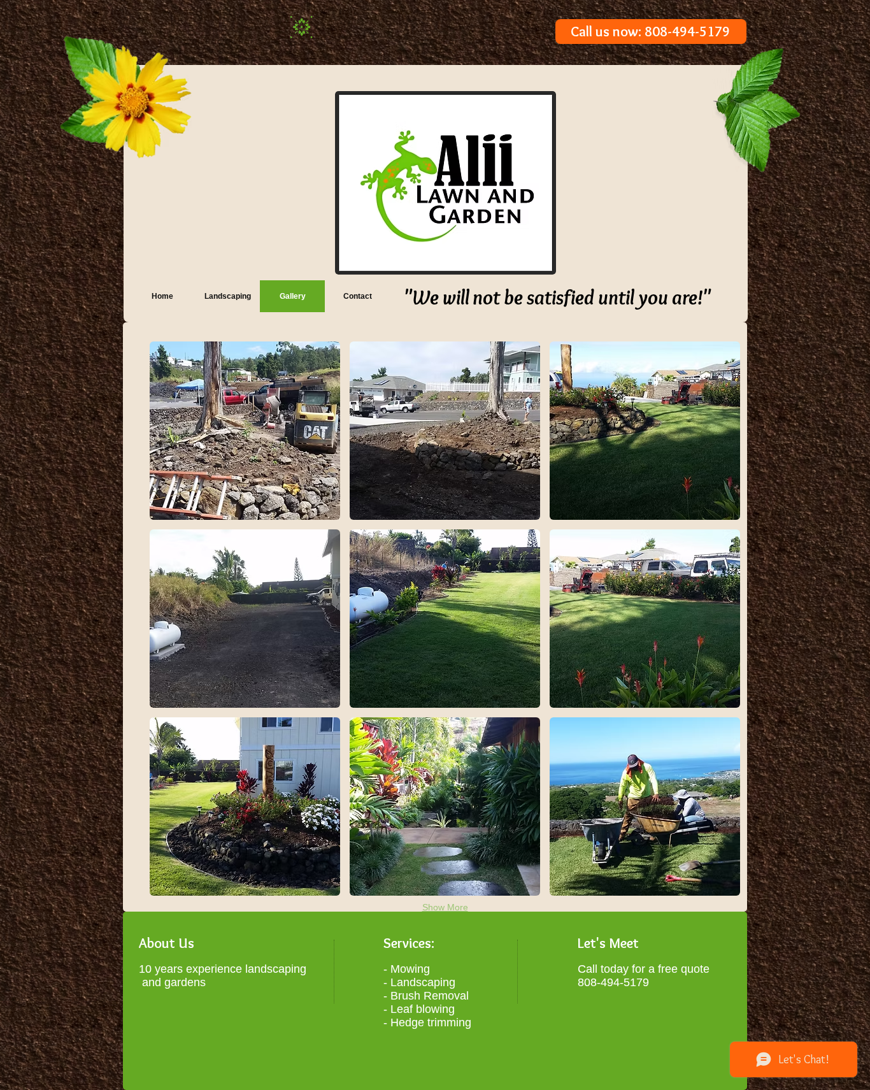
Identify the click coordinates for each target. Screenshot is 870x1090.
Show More (445, 907)
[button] (245, 430)
